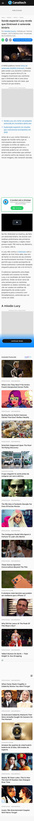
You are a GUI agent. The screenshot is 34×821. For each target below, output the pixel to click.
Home (3, 17)
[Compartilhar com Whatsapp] (3, 39)
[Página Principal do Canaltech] (17, 4)
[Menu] (3, 3)
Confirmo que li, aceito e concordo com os (17, 41)
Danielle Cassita (10, 31)
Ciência (15, 17)
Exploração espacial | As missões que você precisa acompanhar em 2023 (17, 129)
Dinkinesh (22, 252)
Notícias (9, 17)
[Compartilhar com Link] (10, 39)
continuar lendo (17, 341)
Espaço (21, 17)
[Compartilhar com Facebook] (6, 39)
